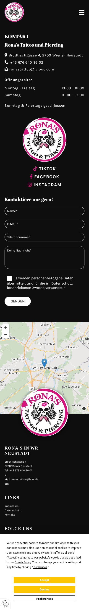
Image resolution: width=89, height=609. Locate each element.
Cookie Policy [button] (23, 562)
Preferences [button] (40, 567)
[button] (81, 13)
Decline (44, 589)
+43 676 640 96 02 (26, 62)
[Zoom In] (5, 327)
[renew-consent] (5, 604)
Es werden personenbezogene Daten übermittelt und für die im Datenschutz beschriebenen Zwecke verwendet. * (40, 283)
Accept (44, 580)
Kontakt (10, 514)
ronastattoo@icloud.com (31, 69)
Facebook (46, 176)
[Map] (44, 368)
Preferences (44, 599)
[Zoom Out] (5, 334)
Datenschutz (13, 510)
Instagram (47, 184)
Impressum (11, 506)
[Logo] (37, 12)
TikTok (47, 168)
